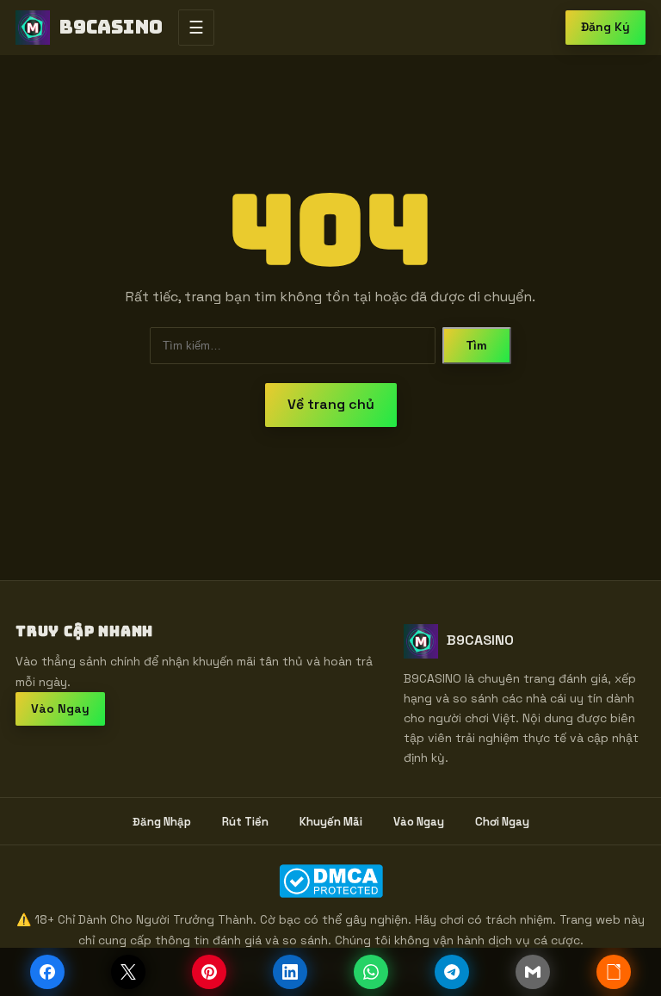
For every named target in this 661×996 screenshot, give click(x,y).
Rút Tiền (245, 821)
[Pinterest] (209, 972)
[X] (128, 972)
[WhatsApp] (371, 972)
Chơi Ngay (502, 821)
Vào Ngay (60, 708)
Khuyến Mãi (331, 821)
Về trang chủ (330, 404)
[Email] (533, 972)
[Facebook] (47, 972)
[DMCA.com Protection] (330, 881)
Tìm (476, 345)
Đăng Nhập (162, 821)
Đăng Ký (605, 26)
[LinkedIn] (290, 972)
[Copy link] (613, 972)
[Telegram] (452, 972)
